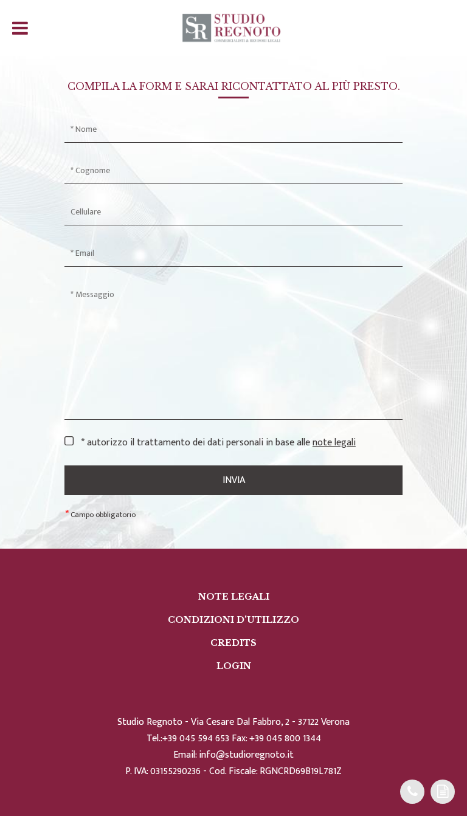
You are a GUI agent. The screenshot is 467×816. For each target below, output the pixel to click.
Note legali (233, 596)
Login (233, 665)
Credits (233, 642)
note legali (334, 442)
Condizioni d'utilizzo (233, 619)
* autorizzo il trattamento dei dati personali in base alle (218, 442)
